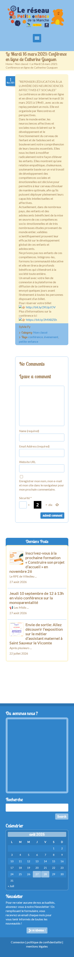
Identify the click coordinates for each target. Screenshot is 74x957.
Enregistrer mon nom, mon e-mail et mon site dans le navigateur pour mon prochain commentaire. (41, 485)
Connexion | (19, 942)
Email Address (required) (34, 446)
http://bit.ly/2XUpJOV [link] (41, 307)
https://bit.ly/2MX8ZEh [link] (41, 319)
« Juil (11, 886)
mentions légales (37, 946)
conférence (35, 337)
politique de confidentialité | (45, 942)
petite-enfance (28, 341)
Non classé (21, 63)
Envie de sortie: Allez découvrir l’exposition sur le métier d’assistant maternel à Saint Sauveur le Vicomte (36, 633)
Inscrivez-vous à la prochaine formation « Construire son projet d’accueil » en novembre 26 (37, 562)
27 (37, 874)
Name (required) (29, 431)
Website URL (27, 462)
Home (9, 63)
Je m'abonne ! (37, 930)
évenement (51, 337)
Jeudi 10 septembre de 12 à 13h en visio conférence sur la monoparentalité (36, 598)
